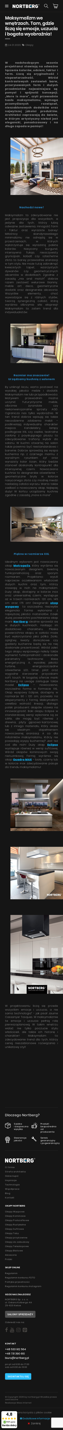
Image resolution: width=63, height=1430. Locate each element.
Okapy (29, 45)
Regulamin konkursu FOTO (20, 1277)
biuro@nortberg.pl (17, 1358)
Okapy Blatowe (14, 1250)
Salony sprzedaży (20, 1314)
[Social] (6, 1330)
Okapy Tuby (12, 1233)
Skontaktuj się (18, 1376)
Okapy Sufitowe (14, 1229)
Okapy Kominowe (15, 1216)
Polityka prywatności (17, 1282)
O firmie (10, 1167)
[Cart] (55, 6)
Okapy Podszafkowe (17, 1220)
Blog (7, 1193)
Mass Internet (24, 1402)
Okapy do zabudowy (17, 1242)
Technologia (12, 1184)
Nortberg (20, 622)
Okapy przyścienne (16, 1237)
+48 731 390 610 (15, 1354)
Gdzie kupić (12, 1176)
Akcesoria (11, 1255)
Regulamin (11, 1273)
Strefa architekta (15, 1171)
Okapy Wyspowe (15, 1211)
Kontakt (9, 1197)
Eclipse (52, 745)
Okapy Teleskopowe (17, 1246)
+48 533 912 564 (15, 1349)
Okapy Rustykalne (15, 1224)
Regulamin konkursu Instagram (23, 1286)
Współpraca (12, 1189)
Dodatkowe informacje (36, 1418)
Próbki (8, 1259)
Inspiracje (11, 1180)
